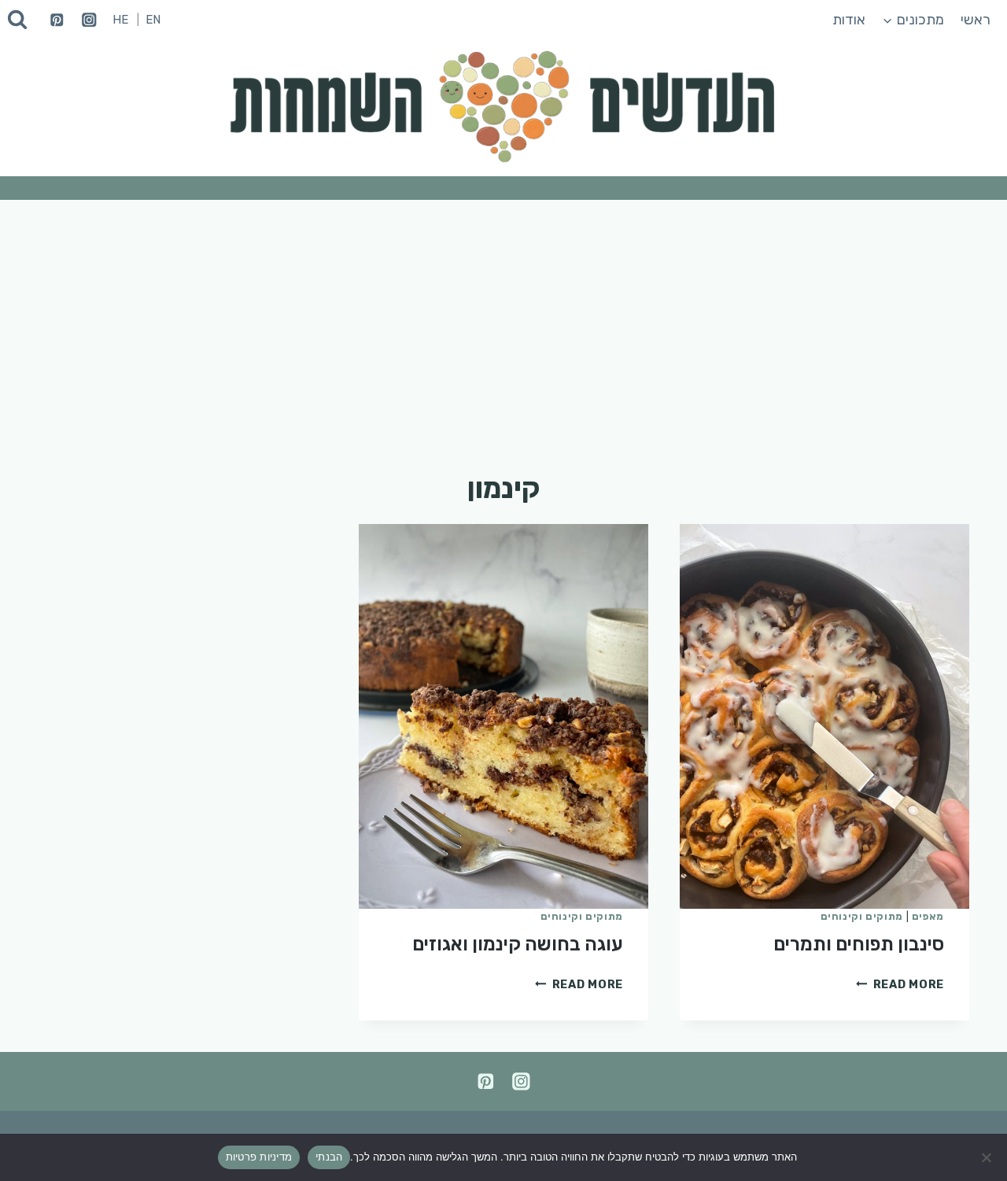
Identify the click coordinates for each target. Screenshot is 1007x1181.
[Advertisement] (503, 318)
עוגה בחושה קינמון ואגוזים (517, 944)
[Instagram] (89, 20)
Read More (900, 984)
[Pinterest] (57, 20)
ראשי (975, 19)
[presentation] (824, 716)
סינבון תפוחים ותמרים (858, 944)
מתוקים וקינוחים (862, 916)
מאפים (928, 916)
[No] (987, 1157)
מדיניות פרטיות (259, 1156)
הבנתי (328, 1156)
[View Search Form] (17, 19)
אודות (848, 19)
